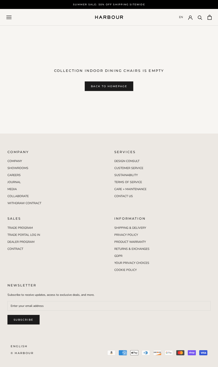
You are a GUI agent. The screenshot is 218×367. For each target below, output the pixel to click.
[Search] (200, 17)
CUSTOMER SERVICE (128, 168)
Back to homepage (109, 86)
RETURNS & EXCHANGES (131, 249)
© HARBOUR (22, 353)
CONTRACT (15, 249)
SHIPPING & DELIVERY (130, 228)
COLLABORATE (18, 196)
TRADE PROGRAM (20, 228)
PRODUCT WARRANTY (130, 242)
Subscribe (23, 319)
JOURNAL (14, 182)
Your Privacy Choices (131, 263)
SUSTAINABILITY (126, 175)
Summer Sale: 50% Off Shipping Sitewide (109, 4)
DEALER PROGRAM (20, 242)
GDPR (118, 256)
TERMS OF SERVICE (128, 182)
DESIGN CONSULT (126, 161)
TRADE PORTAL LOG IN (23, 235)
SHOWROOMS (17, 168)
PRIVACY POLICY (126, 235)
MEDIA (12, 189)
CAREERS (14, 175)
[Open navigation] (8, 17)
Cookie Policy (125, 270)
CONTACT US (123, 196)
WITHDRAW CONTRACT (24, 203)
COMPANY (14, 161)
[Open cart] (210, 17)
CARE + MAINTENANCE (130, 189)
